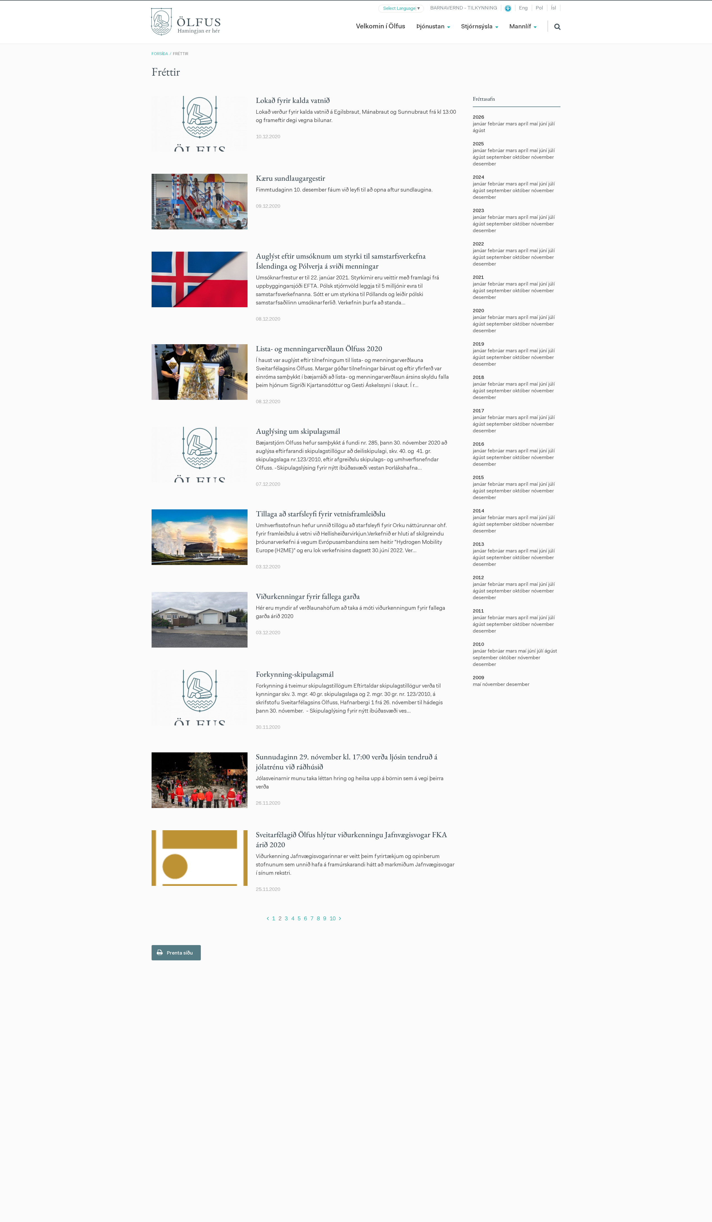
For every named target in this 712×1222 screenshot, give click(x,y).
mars (512, 124)
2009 (478, 678)
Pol (539, 8)
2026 (478, 117)
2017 (478, 411)
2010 (478, 644)
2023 (478, 211)
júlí (551, 124)
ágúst (479, 130)
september (499, 157)
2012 (478, 578)
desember (484, 164)
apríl (524, 124)
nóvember (542, 157)
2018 (478, 377)
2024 (478, 177)
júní (543, 124)
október (522, 157)
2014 (478, 511)
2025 (478, 144)
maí (534, 124)
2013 (478, 544)
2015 (478, 477)
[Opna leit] (554, 26)
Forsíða (160, 54)
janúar (480, 124)
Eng (523, 8)
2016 (478, 444)
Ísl (553, 8)
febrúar (497, 124)
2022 (478, 244)
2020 (478, 311)
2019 (478, 344)
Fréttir (180, 54)
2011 (478, 611)
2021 (478, 277)
